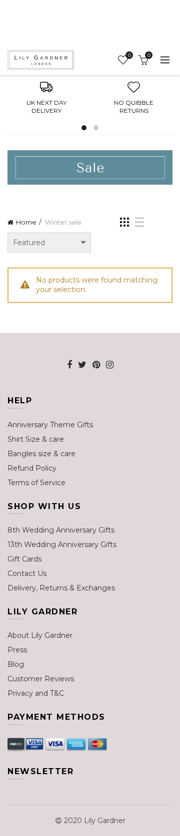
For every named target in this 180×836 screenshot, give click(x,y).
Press (17, 649)
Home (26, 222)
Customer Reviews (41, 678)
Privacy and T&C (36, 693)
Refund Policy (32, 468)
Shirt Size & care (36, 439)
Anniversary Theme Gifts (50, 424)
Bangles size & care (42, 453)
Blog (16, 664)
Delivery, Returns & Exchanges (61, 587)
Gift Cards (25, 559)
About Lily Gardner (40, 635)
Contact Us (27, 573)
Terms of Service (37, 482)
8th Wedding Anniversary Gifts (61, 530)
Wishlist (129, 55)
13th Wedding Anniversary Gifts (62, 544)
